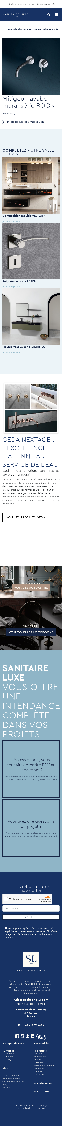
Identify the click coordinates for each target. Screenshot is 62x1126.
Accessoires (40, 1056)
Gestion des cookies (13, 1081)
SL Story (6, 1059)
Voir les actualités (31, 587)
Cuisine (37, 1059)
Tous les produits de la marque (25, 121)
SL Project (7, 1056)
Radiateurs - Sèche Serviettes (44, 1067)
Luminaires (39, 1074)
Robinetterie (40, 1050)
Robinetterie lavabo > (13, 29)
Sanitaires (38, 1053)
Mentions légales (11, 1078)
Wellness (38, 1062)
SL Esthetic (8, 1053)
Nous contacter (10, 1075)
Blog (4, 1084)
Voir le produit (13, 220)
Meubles (38, 1071)
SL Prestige (8, 1050)
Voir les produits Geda (25, 517)
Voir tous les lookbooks (31, 632)
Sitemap (6, 1087)
